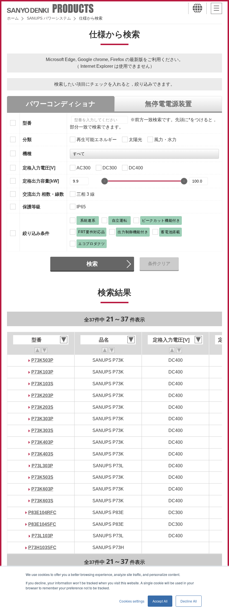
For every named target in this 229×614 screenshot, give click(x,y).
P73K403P (42, 442)
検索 (92, 264)
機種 (27, 153)
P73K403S (42, 454)
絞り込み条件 (36, 233)
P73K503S (42, 477)
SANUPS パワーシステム (49, 18)
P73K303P (42, 418)
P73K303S (42, 430)
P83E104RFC (42, 512)
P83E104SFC (42, 524)
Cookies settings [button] (131, 601)
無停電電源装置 (168, 104)
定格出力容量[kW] (41, 181)
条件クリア (159, 263)
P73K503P (42, 360)
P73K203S (42, 407)
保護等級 (31, 206)
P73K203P (42, 395)
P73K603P (42, 489)
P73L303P (42, 465)
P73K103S (42, 383)
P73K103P (42, 372)
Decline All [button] (188, 601)
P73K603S (42, 500)
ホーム (13, 18)
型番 (27, 123)
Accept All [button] (160, 601)
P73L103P (42, 535)
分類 (27, 139)
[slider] (104, 181)
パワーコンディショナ (61, 104)
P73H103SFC (42, 547)
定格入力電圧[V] (39, 167)
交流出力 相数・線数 (43, 194)
